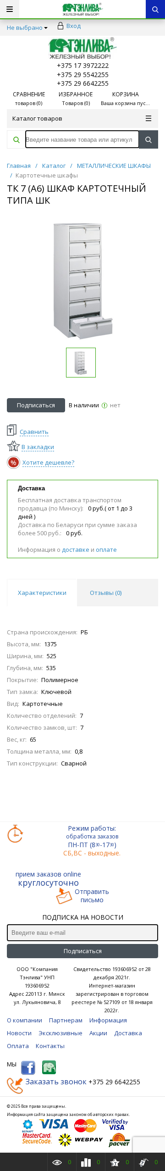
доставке (75, 549)
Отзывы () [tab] (105, 592)
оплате (106, 549)
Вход (73, 26)
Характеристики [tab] (42, 592)
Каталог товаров (37, 118)
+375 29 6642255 (83, 83)
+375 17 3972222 (83, 65)
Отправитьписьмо (92, 896)
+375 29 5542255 (83, 74)
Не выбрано (25, 27)
